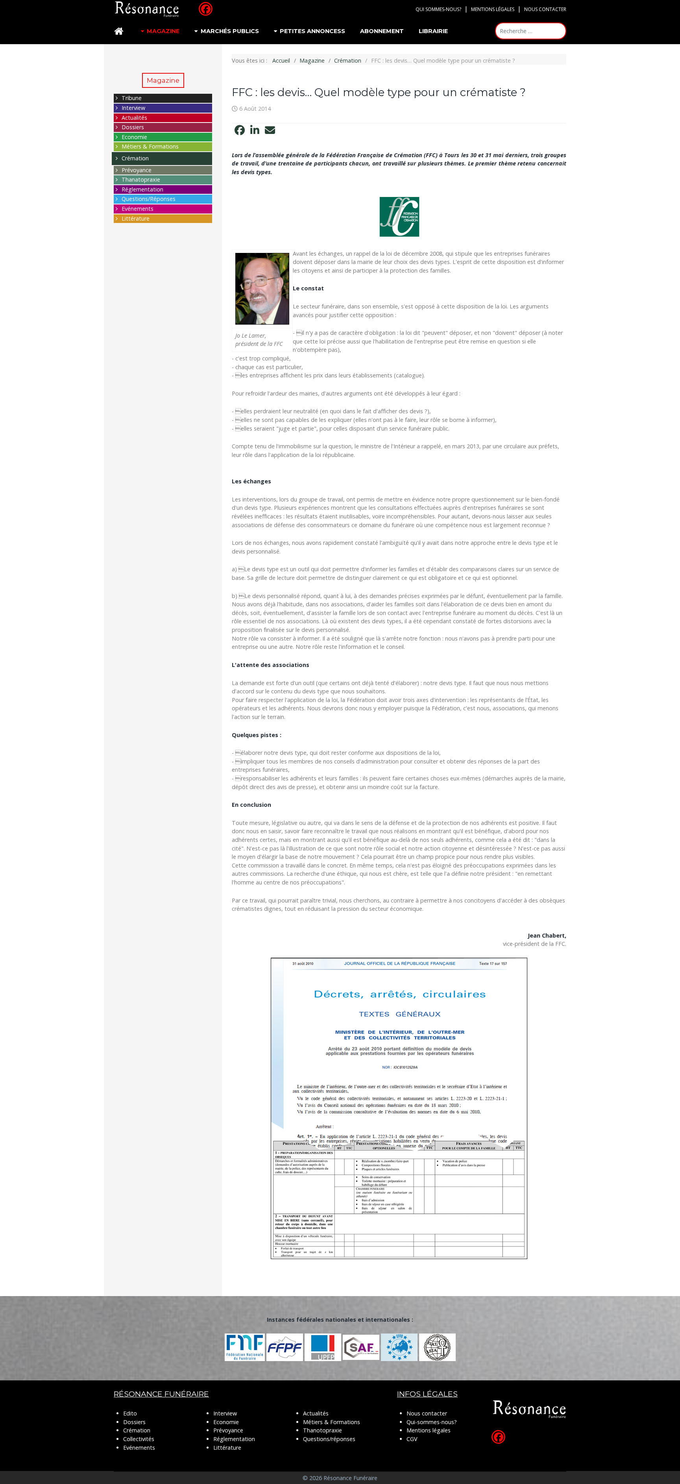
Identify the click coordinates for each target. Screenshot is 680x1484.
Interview (133, 107)
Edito (130, 1413)
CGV (412, 1439)
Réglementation (142, 189)
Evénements (137, 208)
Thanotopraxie (322, 1430)
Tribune (132, 98)
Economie (134, 137)
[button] (240, 130)
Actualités (134, 117)
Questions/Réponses (149, 198)
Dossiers (133, 127)
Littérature (136, 218)
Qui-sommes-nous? (432, 1422)
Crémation (135, 158)
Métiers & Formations (150, 146)
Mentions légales (492, 9)
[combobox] (530, 30)
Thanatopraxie (141, 179)
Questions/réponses (329, 1439)
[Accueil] (120, 31)
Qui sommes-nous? (438, 9)
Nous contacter (545, 9)
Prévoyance (137, 170)
